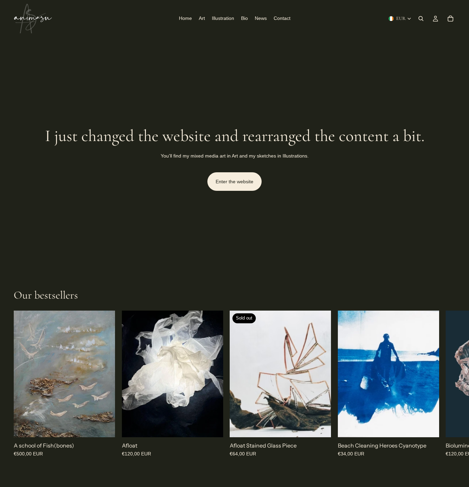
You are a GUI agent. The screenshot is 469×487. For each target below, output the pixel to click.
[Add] (104, 426)
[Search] (420, 18)
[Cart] (450, 18)
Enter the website (234, 181)
